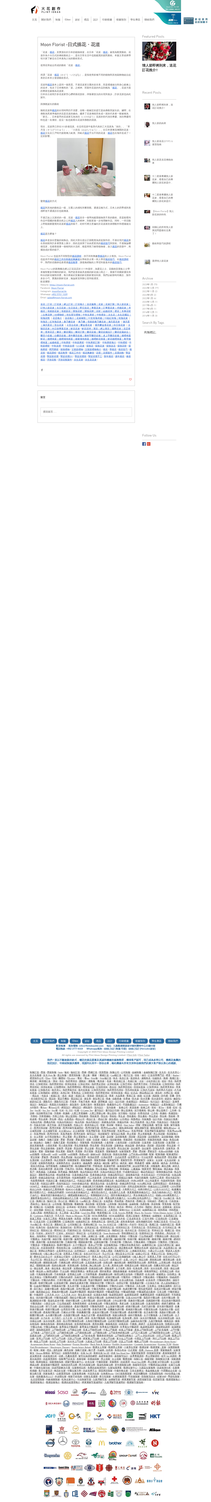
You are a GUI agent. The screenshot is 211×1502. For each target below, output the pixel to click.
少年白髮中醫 (119, 1300)
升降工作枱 (58, 1116)
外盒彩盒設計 (148, 1175)
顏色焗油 (140, 1145)
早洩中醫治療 (80, 1280)
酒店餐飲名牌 (126, 1248)
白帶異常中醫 (68, 1309)
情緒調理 (174, 1277)
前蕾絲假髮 (93, 1359)
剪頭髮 (110, 1125)
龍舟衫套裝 (84, 1090)
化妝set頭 (46, 1154)
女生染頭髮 (170, 1160)
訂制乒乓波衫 (148, 1090)
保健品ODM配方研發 (52, 1186)
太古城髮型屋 (50, 1131)
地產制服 (144, 1204)
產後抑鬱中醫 (135, 1312)
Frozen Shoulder (81, 1344)
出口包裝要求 (152, 1180)
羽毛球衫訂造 (154, 1227)
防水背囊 (145, 1098)
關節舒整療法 (78, 1271)
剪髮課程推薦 (154, 1139)
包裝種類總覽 (79, 1177)
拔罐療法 (161, 1274)
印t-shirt (71, 1078)
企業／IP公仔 (130, 1259)
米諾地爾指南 (140, 1373)
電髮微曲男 (112, 1151)
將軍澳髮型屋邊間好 (92, 1382)
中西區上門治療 (142, 1338)
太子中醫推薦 (151, 1315)
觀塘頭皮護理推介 (71, 1382)
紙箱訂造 (55, 1096)
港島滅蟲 (40, 1172)
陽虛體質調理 (163, 1327)
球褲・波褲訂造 (89, 1236)
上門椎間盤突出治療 (159, 1333)
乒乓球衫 (138, 1207)
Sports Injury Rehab (81, 1347)
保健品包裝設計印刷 (115, 1186)
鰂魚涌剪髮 (156, 1128)
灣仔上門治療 (159, 1338)
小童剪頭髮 (121, 1142)
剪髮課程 (128, 1139)
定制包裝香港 (110, 1177)
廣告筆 (87, 1098)
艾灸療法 (151, 1286)
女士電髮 (94, 1136)
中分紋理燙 (147, 1157)
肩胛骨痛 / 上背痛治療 (159, 1262)
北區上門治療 (126, 1341)
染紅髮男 (111, 1148)
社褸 (76, 1110)
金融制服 (136, 1072)
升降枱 (33, 1116)
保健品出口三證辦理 (158, 1186)
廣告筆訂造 (98, 1098)
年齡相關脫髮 (53, 1379)
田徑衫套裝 (139, 1087)
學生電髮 (60, 1151)
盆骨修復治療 (95, 1303)
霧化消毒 (166, 1166)
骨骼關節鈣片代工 (100, 1195)
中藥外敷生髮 (121, 1370)
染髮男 (59, 1148)
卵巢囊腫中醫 (84, 1312)
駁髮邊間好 (172, 1154)
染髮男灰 (170, 1148)
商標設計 (144, 1101)
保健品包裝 (123, 1122)
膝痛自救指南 (48, 1324)
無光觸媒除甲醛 (83, 1166)
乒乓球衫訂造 (170, 1227)
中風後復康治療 (44, 1274)
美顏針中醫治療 (167, 1312)
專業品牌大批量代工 (115, 1198)
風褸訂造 (174, 1078)
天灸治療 (140, 1286)
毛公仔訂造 (108, 1254)
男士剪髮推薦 (145, 1134)
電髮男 (70, 1151)
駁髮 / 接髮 (39, 1350)
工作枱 (154, 1113)
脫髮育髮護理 (138, 1353)
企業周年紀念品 (64, 1251)
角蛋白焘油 (120, 1350)
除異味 (79, 1169)
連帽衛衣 (146, 1078)
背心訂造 (62, 1201)
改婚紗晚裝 (106, 1218)
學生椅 (163, 1116)
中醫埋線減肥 (61, 1297)
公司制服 (125, 1072)
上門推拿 (35, 1333)
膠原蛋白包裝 (98, 1183)
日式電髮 (132, 1350)
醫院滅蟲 (157, 1169)
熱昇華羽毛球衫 (115, 1090)
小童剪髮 (109, 1142)
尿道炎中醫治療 (100, 1312)
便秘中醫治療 (73, 1300)
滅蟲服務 (87, 1163)
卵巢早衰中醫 (99, 1309)
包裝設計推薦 (171, 1119)
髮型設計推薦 (118, 1134)
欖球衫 (129, 1207)
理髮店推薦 (148, 1125)
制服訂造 (34, 1072)
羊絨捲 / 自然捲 (105, 1350)
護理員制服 (74, 1075)
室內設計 (98, 1107)
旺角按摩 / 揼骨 (141, 1268)
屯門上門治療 (59, 1338)
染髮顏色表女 (63, 1163)
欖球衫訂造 (60, 1230)
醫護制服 (68, 1204)
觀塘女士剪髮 (100, 1347)
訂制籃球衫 (42, 1084)
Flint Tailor (144, 1055)
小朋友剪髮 (51, 1145)
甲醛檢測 (97, 1166)
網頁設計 (66, 1107)
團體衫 (62, 1078)
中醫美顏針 (36, 1303)
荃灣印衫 (78, 1227)
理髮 (138, 1125)
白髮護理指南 (63, 1373)
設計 (111, 1101)
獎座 (111, 1096)
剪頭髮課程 (140, 1139)
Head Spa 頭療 (138, 1362)
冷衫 (141, 1081)
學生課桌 (153, 1116)
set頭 (54, 1154)
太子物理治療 (166, 1315)
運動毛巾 (47, 1101)
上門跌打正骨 (48, 1333)
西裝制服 (51, 1072)
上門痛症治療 (74, 1330)
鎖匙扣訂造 (35, 1101)
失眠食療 (139, 1280)
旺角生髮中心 (69, 1379)
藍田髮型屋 (159, 1379)
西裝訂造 (97, 1201)
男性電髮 (172, 1157)
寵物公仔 (86, 1259)
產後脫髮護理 (169, 1353)
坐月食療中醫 (151, 1312)
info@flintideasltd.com (91, 1045)
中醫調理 (139, 1274)
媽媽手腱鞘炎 (168, 1303)
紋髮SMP (161, 1376)
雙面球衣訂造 (55, 1236)
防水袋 (135, 1098)
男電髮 (78, 1151)
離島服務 (73, 1172)
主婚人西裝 (36, 1213)
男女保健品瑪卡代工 (143, 1195)
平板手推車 (84, 1101)
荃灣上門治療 (43, 1338)
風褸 (165, 1078)
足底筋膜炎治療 (93, 1262)
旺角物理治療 (114, 1318)
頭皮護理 (125, 1362)
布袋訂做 (132, 1081)
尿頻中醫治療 (104, 1300)
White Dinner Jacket (163, 1213)
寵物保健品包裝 (164, 1172)
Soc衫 (38, 1110)
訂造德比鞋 (161, 1218)
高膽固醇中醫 (153, 1300)
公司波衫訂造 (94, 1233)
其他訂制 (65, 1093)
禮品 (126, 1093)
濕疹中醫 (57, 1239)
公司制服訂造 (75, 1224)
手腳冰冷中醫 (68, 1312)
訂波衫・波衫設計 (65, 1233)
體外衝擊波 (105, 1271)
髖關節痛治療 (43, 1265)
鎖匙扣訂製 (156, 1248)
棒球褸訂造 (45, 1081)
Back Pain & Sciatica (100, 1344)
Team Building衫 (111, 1233)
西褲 (84, 1072)
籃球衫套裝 (71, 1084)
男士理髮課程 (152, 1356)
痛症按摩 (67, 1268)
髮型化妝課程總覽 (87, 1356)
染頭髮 (110, 1136)
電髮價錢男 (86, 1160)
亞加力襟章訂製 (166, 1245)
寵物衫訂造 (101, 1210)
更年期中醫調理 (165, 1306)
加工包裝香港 (137, 1122)
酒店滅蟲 (168, 1169)
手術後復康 (60, 1274)
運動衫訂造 (60, 1224)
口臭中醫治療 (88, 1300)
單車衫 (111, 1207)
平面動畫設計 (130, 1104)
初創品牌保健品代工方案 (65, 1198)
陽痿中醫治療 (111, 1280)
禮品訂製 (102, 1119)
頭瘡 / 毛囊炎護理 (68, 1356)
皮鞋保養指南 (127, 1221)
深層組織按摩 (80, 1268)
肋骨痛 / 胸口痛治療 (91, 1265)
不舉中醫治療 (64, 1280)
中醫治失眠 (36, 1327)
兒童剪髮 (146, 1142)
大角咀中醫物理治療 (95, 1321)
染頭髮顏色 (154, 1136)
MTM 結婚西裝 (116, 1215)
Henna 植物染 (43, 1353)
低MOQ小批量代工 (75, 1189)
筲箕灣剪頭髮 (109, 1131)
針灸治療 (150, 1274)
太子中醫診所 (80, 1245)
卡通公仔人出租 (156, 1251)
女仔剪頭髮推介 (53, 1136)
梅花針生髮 (60, 1370)
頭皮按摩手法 (90, 1370)
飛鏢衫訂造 (117, 1230)
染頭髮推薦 (121, 1136)
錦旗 (139, 1096)
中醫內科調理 (66, 1277)
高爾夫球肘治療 (162, 1265)
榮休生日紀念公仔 (43, 1256)
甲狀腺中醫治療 (118, 1312)
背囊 (172, 1096)
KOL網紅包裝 (144, 1183)
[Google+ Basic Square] (148, 444)
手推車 (73, 1101)
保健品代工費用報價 (53, 1189)
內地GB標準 (137, 1180)
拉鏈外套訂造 (167, 1224)
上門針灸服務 (162, 1330)
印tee (48, 1078)
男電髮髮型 (139, 1160)
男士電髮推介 (81, 1136)
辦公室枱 (111, 1113)
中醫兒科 (173, 1242)
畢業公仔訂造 (158, 1254)
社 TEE (69, 1110)
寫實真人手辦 (154, 1256)
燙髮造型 (152, 1151)
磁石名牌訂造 (110, 1248)
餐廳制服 (79, 1204)
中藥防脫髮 (102, 1362)
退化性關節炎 (66, 1306)
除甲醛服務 (52, 1166)
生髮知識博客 (115, 1367)
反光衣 (162, 1072)
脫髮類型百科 (140, 1365)
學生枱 (104, 1116)
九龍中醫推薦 (155, 1321)
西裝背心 (35, 1204)
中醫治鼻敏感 (51, 1327)
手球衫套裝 (155, 1084)
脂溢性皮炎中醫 (56, 1300)
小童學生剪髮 (131, 1347)
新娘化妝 (106, 1154)
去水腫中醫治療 (53, 1315)
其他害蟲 (174, 1163)
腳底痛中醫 (144, 1239)
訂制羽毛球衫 (99, 1090)
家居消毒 (58, 1169)
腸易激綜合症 (43, 1292)
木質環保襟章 (48, 1248)
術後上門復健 (126, 1330)
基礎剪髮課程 (106, 1356)
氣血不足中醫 (88, 1315)
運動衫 (82, 1081)
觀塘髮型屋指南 (135, 1382)
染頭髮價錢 (167, 1136)
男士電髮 (67, 1136)
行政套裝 (174, 1201)
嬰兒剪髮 (35, 1157)
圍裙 (94, 1075)
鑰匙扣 (176, 1098)
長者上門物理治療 (92, 1330)
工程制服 (111, 1204)
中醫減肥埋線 (112, 1292)
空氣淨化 (69, 1169)
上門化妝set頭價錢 (138, 1154)
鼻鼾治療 (124, 1303)
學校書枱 (131, 1116)
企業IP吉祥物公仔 (81, 1256)
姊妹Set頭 (95, 1154)
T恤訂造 (157, 1198)
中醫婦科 (151, 1242)
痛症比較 (174, 1236)
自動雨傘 (117, 1098)
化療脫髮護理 (120, 1376)
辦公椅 (151, 1110)
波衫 (164, 1081)
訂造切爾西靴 (54, 1221)
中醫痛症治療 (162, 1236)
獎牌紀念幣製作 (46, 1251)
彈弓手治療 (51, 1306)
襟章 (168, 1075)
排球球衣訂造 (123, 1227)
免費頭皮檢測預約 (97, 1367)
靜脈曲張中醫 (59, 1286)
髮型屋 (158, 1125)
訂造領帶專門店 (156, 1075)
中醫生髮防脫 (111, 1303)
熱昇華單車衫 (167, 1087)
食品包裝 (79, 1122)
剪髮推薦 (84, 1142)
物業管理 (146, 1169)
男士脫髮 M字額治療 (158, 1362)
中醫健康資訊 (48, 1245)
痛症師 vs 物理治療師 (47, 1271)
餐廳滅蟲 (89, 1169)
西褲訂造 (92, 1072)
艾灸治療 (161, 1292)
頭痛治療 (107, 1262)
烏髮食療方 (49, 1373)
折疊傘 (126, 1098)
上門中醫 (174, 1330)
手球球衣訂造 (138, 1227)
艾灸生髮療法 (137, 1370)
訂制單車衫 (153, 1087)
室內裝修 (111, 1107)
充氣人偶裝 (106, 1251)
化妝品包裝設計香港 (110, 1172)
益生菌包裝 (112, 1183)
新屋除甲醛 (109, 1166)
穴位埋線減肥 (146, 1236)
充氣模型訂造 (121, 1251)
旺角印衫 (40, 1227)
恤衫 (66, 1072)
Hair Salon (129, 1125)
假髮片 (104, 1139)
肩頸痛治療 (155, 1259)
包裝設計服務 (84, 1180)
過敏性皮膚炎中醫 (79, 1283)
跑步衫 (113, 1087)
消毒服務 (155, 1166)
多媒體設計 (132, 1101)
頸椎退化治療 (132, 1265)
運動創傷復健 (120, 1271)
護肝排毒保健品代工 (121, 1195)
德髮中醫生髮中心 (74, 1362)
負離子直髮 (53, 1139)
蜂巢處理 (139, 1163)
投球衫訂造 (89, 1230)
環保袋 (90, 1096)
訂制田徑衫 (102, 1087)
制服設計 (155, 1104)
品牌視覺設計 (160, 1183)
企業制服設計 (168, 1104)
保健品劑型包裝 (128, 1183)
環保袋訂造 (101, 1096)
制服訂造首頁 (161, 1221)
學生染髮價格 (48, 1148)
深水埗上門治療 (75, 1341)
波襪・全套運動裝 (108, 1236)
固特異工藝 (113, 1221)
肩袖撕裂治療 (105, 1274)
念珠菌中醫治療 (71, 1315)
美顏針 (122, 1236)
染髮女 (150, 1160)
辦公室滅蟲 (101, 1169)
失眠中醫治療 (81, 1277)
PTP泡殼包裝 (163, 1175)
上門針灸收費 (88, 1335)
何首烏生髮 (93, 1373)
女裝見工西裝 (50, 1218)
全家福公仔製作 (62, 1256)
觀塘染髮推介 (53, 1382)
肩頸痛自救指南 (64, 1324)
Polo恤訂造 (105, 1078)
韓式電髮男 (60, 1160)
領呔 (137, 1075)
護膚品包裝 (49, 1122)
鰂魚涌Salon (170, 1128)
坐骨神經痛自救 (82, 1324)
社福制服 (49, 1207)
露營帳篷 (102, 1101)
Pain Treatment (64, 1344)
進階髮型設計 (121, 1356)
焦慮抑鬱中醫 (130, 1289)
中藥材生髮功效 (42, 1367)
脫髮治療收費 (119, 1315)
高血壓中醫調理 (78, 1292)
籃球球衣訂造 (107, 1227)
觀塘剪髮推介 (37, 1382)
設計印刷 (119, 1101)
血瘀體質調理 (132, 1294)
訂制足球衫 (84, 1084)
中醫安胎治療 (151, 1309)
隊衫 (55, 1081)
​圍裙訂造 (104, 1075)
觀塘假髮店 (42, 1362)
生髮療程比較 (79, 1367)
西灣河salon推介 (109, 1128)
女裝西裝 (108, 1201)
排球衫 (92, 1207)
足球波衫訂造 (92, 1227)
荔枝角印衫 (53, 1227)
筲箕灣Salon (123, 1131)
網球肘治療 (78, 1262)
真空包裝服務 (65, 1125)
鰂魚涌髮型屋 (142, 1128)
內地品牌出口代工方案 (91, 1198)
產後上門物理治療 (143, 1330)
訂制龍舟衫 (44, 1090)
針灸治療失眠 (126, 1280)
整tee (86, 1078)
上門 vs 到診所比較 (145, 1335)
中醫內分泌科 (116, 1286)
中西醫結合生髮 (169, 1370)
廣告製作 (74, 1104)
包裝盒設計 (163, 1122)
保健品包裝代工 (67, 1180)
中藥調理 (38, 1294)
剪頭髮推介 (72, 1142)
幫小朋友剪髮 (66, 1145)
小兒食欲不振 (152, 1283)
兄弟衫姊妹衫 (86, 1210)
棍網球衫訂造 (103, 1230)
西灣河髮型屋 (92, 1128)
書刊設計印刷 (112, 1110)
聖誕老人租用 (172, 1251)
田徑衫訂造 (144, 1230)
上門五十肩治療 (139, 1333)
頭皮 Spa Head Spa (120, 1353)
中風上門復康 (110, 1330)
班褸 (169, 1107)
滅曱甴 (114, 1163)
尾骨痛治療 (73, 1265)
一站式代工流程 (73, 1186)
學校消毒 (113, 1169)
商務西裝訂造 (51, 1213)
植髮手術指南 (75, 1376)
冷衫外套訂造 (153, 1081)
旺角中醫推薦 (98, 1318)
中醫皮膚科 (139, 1242)
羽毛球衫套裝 (132, 1090)
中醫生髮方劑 (74, 1370)
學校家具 (94, 1116)
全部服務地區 (111, 1245)
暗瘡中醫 (68, 1239)
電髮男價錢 (100, 1160)
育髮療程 (114, 1362)
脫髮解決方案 (163, 1359)
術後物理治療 (135, 1271)
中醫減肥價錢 (128, 1292)
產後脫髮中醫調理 (50, 1365)
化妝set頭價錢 (165, 1151)
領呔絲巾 (152, 1201)
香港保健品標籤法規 (103, 1180)
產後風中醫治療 (51, 1312)
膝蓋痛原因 (111, 1324)
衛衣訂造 (124, 1078)
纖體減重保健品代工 (78, 1195)
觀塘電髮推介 (173, 1379)
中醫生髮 (132, 1236)
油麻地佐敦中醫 (139, 1321)
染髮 (102, 1136)
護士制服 (62, 1075)
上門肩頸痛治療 (83, 1333)
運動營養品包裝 (46, 1175)
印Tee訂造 (175, 1221)
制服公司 (114, 1072)
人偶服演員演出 (138, 1251)
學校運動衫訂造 (129, 1233)
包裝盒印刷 (39, 1125)
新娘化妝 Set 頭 (101, 1353)
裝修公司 (123, 1107)
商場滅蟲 (124, 1169)
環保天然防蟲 (37, 1166)
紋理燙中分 (134, 1157)
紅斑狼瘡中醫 (61, 1283)
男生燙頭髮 (67, 1157)
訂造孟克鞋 (39, 1221)
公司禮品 (124, 1119)
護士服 (86, 1075)
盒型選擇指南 (63, 1177)
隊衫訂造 (81, 1233)
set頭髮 (62, 1154)
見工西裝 (64, 1213)
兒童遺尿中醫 (88, 1286)
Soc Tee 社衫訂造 (107, 1224)
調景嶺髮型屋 (144, 1379)
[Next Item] (171, 51)
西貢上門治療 (110, 1341)
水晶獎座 (120, 1096)
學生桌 (121, 1116)
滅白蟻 (106, 1163)
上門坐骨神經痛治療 (118, 1333)
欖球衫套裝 (89, 1087)
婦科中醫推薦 (135, 1315)
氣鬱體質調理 (147, 1294)
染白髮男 (135, 1148)
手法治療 (64, 1271)
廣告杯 (158, 1093)
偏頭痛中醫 (120, 1239)
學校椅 (171, 1116)
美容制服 (155, 1204)
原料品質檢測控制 (137, 1186)
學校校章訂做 (63, 1248)
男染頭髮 (78, 1148)
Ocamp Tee (72, 1210)
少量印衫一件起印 (127, 1224)
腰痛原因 (168, 1321)
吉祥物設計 (80, 1251)
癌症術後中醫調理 (171, 1300)
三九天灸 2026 (68, 1294)
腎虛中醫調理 (95, 1280)
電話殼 (52, 1098)
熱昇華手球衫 (141, 1084)
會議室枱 (173, 1113)
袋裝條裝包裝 (133, 1175)
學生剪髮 (94, 1145)
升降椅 (57, 1113)
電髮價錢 (49, 1151)
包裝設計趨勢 (48, 1183)
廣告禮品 (113, 1119)
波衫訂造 (60, 1207)
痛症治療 (143, 1259)
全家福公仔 (116, 1259)
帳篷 (94, 1101)
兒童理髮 (170, 1142)
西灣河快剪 (53, 1134)
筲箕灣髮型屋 (93, 1131)
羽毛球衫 (102, 1207)
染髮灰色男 (158, 1148)
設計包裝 (157, 1119)
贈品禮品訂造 (146, 1093)
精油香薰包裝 (63, 1175)
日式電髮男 (46, 1160)
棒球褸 (33, 1081)
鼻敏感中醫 (95, 1239)
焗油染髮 (129, 1145)
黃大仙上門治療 (124, 1338)
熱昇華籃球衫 (56, 1084)
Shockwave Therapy (60, 1347)
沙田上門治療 (163, 1335)
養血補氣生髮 (152, 1370)
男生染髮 (100, 1148)
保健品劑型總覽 (95, 1189)
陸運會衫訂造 (146, 1233)
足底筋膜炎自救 (155, 1324)
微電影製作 (100, 1104)
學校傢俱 (83, 1116)
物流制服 (122, 1204)
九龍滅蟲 (51, 1172)
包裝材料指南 (168, 1180)
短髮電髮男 (125, 1151)
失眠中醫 (46, 1239)
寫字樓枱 (122, 1113)
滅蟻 (148, 1163)
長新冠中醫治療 (162, 1289)
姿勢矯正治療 (167, 1271)
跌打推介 (38, 1289)
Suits (60, 1072)
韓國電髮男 (73, 1160)
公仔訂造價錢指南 (121, 1256)
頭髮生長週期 (91, 1376)
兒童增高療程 (153, 1303)
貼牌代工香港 (157, 1177)
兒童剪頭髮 (158, 1142)
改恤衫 (95, 1218)
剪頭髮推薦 (97, 1142)
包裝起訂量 (52, 1180)
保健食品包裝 (108, 1122)
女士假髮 (116, 1359)
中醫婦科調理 (97, 1277)
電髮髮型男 (113, 1160)
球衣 (61, 1081)
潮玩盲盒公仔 (51, 1259)
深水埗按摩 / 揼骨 (159, 1268)
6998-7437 (109, 1048)
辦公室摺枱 (71, 1116)
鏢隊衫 (55, 1093)
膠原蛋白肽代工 (99, 1192)
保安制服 (101, 1204)
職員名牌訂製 (94, 1248)
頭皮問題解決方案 (61, 1367)
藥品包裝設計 (148, 1172)
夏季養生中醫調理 (89, 1327)
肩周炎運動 (98, 1324)
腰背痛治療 (169, 1259)
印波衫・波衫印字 (45, 1233)
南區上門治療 (41, 1341)
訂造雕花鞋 (68, 1221)
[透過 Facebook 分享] (41, 370)
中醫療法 (35, 1239)
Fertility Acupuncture (122, 1344)
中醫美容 (35, 1245)
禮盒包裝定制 (172, 1177)
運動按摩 (109, 1268)
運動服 (91, 1081)
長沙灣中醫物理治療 (73, 1321)
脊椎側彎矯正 (151, 1271)
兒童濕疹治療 (137, 1303)
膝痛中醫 (167, 1239)
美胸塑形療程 (80, 1303)
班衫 (154, 1107)
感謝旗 (155, 1096)
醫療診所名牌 (141, 1248)
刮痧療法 (172, 1274)
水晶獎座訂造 (170, 1248)
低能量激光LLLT (44, 1376)
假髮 (88, 1139)
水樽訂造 (168, 1093)
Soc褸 (55, 1110)
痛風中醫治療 (67, 1289)
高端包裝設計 (63, 1183)
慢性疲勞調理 (145, 1289)
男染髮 (68, 1148)
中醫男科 (162, 1242)
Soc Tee (46, 1110)
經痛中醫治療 (112, 1277)
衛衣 (115, 1078)
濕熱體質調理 (43, 1330)
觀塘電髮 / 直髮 (158, 1347)
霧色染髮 (68, 1350)
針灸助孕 (150, 1280)
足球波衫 (71, 1207)
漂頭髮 (132, 1136)
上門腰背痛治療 (65, 1333)
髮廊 (166, 1125)
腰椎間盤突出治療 (136, 1262)
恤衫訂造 (75, 1072)
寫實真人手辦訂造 (72, 1254)
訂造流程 (136, 1210)
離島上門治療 (141, 1341)
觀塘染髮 (144, 1347)
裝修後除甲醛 (124, 1166)
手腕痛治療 (64, 1262)
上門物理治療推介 (124, 1335)
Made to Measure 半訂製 (78, 1215)
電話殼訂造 (76, 1098)
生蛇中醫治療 (168, 1297)
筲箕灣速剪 (66, 1134)
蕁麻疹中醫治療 (136, 1300)
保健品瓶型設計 (116, 1175)
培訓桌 (132, 1113)
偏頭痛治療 (120, 1262)
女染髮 (159, 1160)
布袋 (109, 1081)
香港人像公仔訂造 (101, 1256)
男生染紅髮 (123, 1148)
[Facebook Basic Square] (144, 444)
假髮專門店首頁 (67, 1359)
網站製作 (88, 1107)
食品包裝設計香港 (89, 1172)
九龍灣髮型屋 (100, 1379)
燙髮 (62, 1139)
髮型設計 (91, 1134)
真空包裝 (51, 1125)
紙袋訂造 (80, 1096)
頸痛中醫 (132, 1239)
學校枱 (113, 1116)
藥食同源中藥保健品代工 (53, 1195)
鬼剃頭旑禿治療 (69, 1365)
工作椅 (173, 1110)
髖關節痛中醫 (85, 1242)
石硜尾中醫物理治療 (118, 1321)
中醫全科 (35, 1280)
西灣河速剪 (79, 1134)
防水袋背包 (157, 1098)
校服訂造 (38, 1207)
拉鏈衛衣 (157, 1078)
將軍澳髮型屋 (129, 1379)
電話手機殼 (63, 1098)
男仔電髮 (88, 1151)
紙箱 (177, 1093)
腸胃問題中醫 (81, 1239)
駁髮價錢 (160, 1154)
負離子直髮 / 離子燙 (85, 1350)
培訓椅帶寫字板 (44, 1113)
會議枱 (163, 1113)
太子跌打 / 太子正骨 (62, 1318)
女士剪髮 (38, 1136)
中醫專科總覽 (50, 1277)
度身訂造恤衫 (133, 1215)
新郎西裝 (162, 1210)
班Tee (161, 1107)
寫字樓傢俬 (140, 1110)
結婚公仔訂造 (143, 1254)
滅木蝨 (164, 1163)
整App (43, 1107)
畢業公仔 (75, 1259)
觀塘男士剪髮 (115, 1347)
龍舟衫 (120, 1207)
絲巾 (144, 1075)
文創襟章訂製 (79, 1248)
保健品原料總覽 (56, 1192)
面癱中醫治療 (52, 1289)
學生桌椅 (43, 1119)
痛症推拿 (56, 1268)
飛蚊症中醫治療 (78, 1297)
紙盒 (64, 1096)
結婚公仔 (64, 1259)
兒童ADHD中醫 (134, 1297)
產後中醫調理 (81, 1306)
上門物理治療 (59, 1330)
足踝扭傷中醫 (101, 1242)
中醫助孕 (136, 1277)
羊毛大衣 (59, 1215)
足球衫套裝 (113, 1084)
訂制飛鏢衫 (44, 1093)
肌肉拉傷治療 (59, 1265)
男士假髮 (105, 1359)
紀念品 (134, 1093)
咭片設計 (155, 1101)
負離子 (41, 1139)
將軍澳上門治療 (91, 1338)
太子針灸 (45, 1318)
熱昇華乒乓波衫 (164, 1090)
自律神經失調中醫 (115, 1297)
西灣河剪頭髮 (41, 1128)
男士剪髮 (131, 1134)
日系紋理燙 (106, 1157)
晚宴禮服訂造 (104, 1213)
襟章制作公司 (37, 1078)
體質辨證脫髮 (105, 1370)
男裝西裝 (119, 1201)
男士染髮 (89, 1148)
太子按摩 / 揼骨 (123, 1268)
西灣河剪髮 (55, 1128)
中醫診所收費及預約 (129, 1245)
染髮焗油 (118, 1145)
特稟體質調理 (163, 1294)
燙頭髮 (70, 1139)
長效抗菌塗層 (45, 1169)
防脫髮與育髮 (154, 1353)
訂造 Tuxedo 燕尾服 (123, 1213)
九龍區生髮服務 (147, 1367)
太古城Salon (65, 1131)
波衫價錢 (38, 1210)
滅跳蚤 (155, 1163)
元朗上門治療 (74, 1338)
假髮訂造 (138, 1359)
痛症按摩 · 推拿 (42, 1268)
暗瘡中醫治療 (45, 1283)
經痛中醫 (107, 1239)
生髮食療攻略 (79, 1373)
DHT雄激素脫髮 (123, 1373)
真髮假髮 (81, 1359)
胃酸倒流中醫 (97, 1283)
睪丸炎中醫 (73, 1286)
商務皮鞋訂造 (99, 1221)
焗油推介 (38, 1142)
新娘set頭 (84, 1154)
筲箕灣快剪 (39, 1134)
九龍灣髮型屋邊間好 (114, 1382)
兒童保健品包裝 (80, 1175)
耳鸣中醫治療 (83, 1289)
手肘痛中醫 (115, 1242)
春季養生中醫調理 (68, 1327)
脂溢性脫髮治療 (105, 1365)
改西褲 (86, 1218)
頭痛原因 (123, 1324)
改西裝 (77, 1218)
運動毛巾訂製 (61, 1101)
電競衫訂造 (46, 1230)
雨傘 (108, 1098)
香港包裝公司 (92, 1125)
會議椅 (66, 1113)
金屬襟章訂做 (149, 1245)
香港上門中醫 (95, 1245)
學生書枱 (142, 1116)
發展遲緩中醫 (137, 1283)
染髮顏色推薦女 (46, 1163)
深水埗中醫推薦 (148, 1318)
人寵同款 (113, 1210)
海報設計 (43, 1104)
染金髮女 (76, 1163)
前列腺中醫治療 (44, 1297)
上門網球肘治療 (51, 1335)
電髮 (40, 1151)
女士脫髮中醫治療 (115, 1306)
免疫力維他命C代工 (162, 1192)
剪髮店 (118, 1125)
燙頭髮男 (54, 1157)
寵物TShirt (124, 1210)
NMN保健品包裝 (80, 1183)
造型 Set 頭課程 (169, 1356)
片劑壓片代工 (129, 1189)
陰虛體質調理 (116, 1294)
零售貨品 (76, 1093)
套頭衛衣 (135, 1078)
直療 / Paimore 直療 (148, 1350)
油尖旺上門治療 (57, 1341)
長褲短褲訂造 (90, 1224)
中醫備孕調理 (97, 1306)
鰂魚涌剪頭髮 (126, 1128)
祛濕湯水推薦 (100, 1294)
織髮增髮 (149, 1359)
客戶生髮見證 (45, 1370)
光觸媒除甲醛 (66, 1166)
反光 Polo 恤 (49, 1075)
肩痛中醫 (40, 1242)
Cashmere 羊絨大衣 (43, 1215)
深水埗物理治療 (166, 1318)
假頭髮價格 (116, 1139)
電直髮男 (99, 1151)
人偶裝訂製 (93, 1251)
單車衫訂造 (157, 1230)
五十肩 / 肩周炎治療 (113, 1265)
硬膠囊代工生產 (113, 1189)
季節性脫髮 (173, 1376)
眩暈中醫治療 (114, 1289)
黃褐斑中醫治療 (134, 1309)
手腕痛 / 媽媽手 (138, 1324)
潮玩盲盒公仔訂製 (124, 1254)
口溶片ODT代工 (162, 1189)
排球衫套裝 (46, 1087)
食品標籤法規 (122, 1180)
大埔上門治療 (108, 1338)
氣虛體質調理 (147, 1327)
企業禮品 (69, 1119)
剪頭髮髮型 (104, 1134)
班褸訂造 (60, 1210)
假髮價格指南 (56, 1362)
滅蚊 (131, 1163)
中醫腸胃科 (162, 1277)
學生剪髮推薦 (81, 1145)
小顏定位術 (49, 1303)
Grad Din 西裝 (88, 1213)
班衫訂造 (49, 1210)
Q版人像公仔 (139, 1256)
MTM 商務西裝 (99, 1215)
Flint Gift (132, 1055)
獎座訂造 (131, 1096)
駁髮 (151, 1154)
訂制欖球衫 (60, 1087)
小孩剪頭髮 (134, 1142)
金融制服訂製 (150, 1072)
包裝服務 (146, 1119)
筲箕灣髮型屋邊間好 (155, 1131)
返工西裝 (75, 1213)
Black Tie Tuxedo (143, 1213)
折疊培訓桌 (143, 1113)
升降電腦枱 (45, 1116)
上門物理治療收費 (70, 1335)
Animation (143, 1104)
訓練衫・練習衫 (71, 1236)
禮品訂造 (91, 1119)
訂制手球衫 (126, 1084)
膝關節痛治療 (50, 1262)
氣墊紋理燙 (160, 1157)
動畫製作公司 (114, 1104)
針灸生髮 (90, 1362)
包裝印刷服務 (141, 1177)
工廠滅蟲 (135, 1169)
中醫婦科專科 (164, 1280)
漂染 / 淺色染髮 (54, 1350)
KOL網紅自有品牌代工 (139, 1198)
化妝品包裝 (36, 1122)
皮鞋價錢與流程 (144, 1221)
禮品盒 (35, 1096)
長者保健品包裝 (98, 1175)
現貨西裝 (103, 1072)
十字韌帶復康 (90, 1274)
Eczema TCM (164, 1344)
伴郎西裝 (173, 1210)
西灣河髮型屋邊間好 (73, 1128)
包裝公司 (78, 1125)
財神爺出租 (36, 1254)
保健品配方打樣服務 (92, 1186)
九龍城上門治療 (93, 1341)
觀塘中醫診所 (64, 1245)
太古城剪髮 (78, 1131)
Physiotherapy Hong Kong (163, 1341)
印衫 (54, 1078)
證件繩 (164, 1096)
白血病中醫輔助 (42, 1286)
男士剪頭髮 (159, 1134)
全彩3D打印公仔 (92, 1254)
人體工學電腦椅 (79, 1113)
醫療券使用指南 (105, 1335)
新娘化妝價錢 (120, 1154)
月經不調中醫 (148, 1306)
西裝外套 (130, 1201)
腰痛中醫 (156, 1239)
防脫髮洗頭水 (148, 1376)
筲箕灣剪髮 (137, 1131)
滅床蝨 (97, 1163)
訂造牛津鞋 (148, 1218)
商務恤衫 (146, 1215)
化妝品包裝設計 (65, 1122)
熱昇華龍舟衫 (70, 1090)
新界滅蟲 (62, 1172)
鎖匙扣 (168, 1098)
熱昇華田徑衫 (125, 1087)
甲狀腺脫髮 (134, 1376)
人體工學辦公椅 (97, 1113)
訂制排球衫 (168, 1084)
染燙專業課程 (137, 1356)
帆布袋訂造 (119, 1081)
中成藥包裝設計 (131, 1172)
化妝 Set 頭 (86, 1353)
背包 (178, 1096)
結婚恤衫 (157, 1215)
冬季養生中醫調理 (129, 1327)
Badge (176, 1075)
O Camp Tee (87, 1110)
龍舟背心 (56, 1090)
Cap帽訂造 (116, 1075)
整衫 (79, 1078)
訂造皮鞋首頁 (134, 1218)
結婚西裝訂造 (149, 1210)
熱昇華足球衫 (99, 1084)
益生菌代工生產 (117, 1192)
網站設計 (77, 1107)
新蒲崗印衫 (66, 1227)
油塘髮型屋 (114, 1379)
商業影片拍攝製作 (58, 1104)
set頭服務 (73, 1154)
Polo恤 (94, 1078)
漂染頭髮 (141, 1136)
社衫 (61, 1110)
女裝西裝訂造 (170, 1215)
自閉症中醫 (122, 1283)
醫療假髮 (127, 1359)
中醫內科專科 (48, 1280)
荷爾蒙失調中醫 (116, 1309)
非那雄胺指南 (156, 1373)
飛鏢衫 (148, 1207)
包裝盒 (44, 1096)
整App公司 (54, 1107)
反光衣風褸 (35, 1075)
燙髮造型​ (80, 1139)
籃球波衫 (82, 1207)
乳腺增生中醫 (166, 1309)
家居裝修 (134, 1107)
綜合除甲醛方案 (141, 1166)
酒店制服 (90, 1204)
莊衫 (175, 1107)
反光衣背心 (173, 1072)
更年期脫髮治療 (123, 1365)
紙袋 (71, 1096)
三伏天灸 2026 (52, 1294)
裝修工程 (145, 1107)
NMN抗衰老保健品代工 (78, 1192)
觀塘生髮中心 (130, 1367)
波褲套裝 (167, 1207)
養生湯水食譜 (85, 1294)
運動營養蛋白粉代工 (40, 1198)
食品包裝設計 (93, 1122)
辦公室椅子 (162, 1110)
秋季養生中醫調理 (109, 1327)
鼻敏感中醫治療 (60, 1292)
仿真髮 (96, 1139)
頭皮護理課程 (50, 1359)
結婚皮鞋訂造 (83, 1221)
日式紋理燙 (120, 1157)
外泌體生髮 (60, 1376)
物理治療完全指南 (123, 1274)
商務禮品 (135, 1119)
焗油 (165, 1139)
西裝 (43, 1072)
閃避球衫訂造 (74, 1230)
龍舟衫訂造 (131, 1230)
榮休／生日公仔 (100, 1259)
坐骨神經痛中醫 (55, 1242)
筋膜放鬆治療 (96, 1268)
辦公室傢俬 (127, 1110)
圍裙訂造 (73, 1201)
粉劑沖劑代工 (145, 1189)
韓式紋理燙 (80, 1157)
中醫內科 (127, 1242)
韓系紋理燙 (93, 1157)
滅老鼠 (123, 1163)
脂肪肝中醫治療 (151, 1297)
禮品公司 (80, 1119)
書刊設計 (166, 1101)
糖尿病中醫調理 (96, 1292)
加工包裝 (150, 1122)
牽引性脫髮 (105, 1376)
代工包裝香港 (94, 1177)
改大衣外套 (119, 1218)
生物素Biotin (107, 1373)
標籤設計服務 (126, 1177)
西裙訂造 (163, 1201)
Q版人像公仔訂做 (53, 1254)
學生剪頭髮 (106, 1145)
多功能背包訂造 (39, 1098)
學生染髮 (171, 1145)
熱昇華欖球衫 (74, 1087)
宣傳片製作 (86, 1104)
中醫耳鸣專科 (99, 1289)
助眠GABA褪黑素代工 (167, 1195)
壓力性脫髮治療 (87, 1365)
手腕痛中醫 (71, 1242)
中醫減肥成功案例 (146, 1292)
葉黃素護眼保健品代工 (138, 1192)
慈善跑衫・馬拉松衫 (165, 1233)
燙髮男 (44, 1157)
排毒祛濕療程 (165, 1286)
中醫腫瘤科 (102, 1286)
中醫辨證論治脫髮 (157, 1365)
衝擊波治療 (92, 1271)
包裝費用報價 (37, 1180)
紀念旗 (147, 1096)
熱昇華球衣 (71, 1081)
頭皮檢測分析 (50, 1356)
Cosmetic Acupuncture (145, 1344)
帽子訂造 (128, 1075)
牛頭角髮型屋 (84, 1379)
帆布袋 (100, 1081)
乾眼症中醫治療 (96, 1297)
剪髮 (102, 1125)
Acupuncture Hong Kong (42, 1344)
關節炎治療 (146, 1265)
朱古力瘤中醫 (84, 1309)
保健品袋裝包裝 (46, 1177)
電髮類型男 (126, 1160)
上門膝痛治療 (100, 1333)
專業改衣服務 (66, 1218)
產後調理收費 (104, 1315)
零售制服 (166, 1204)
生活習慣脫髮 (37, 1379)
